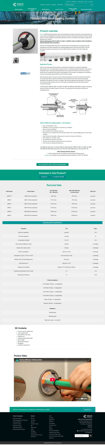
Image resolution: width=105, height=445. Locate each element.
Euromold (33, 420)
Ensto (32, 429)
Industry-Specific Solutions (86, 9)
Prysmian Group (34, 423)
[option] (25, 41)
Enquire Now (87, 409)
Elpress (32, 422)
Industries (53, 4)
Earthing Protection (17, 425)
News (86, 1)
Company (42, 4)
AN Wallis (33, 431)
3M (31, 425)
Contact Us (44, 176)
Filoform (48, 21)
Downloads (60, 4)
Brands (48, 4)
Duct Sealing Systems (24, 12)
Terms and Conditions (54, 430)
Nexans (32, 418)
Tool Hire (68, 1)
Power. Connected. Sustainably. (56, 436)
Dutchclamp (33, 433)
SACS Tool (33, 436)
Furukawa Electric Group (36, 434)
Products (17, 12)
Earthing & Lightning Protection (73, 9)
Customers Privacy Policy (55, 434)
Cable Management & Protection (32, 9)
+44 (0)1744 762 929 (58, 176)
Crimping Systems (46, 9)
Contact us (90, 1)
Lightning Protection (17, 427)
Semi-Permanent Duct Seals (36, 12)
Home (13, 12)
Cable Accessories (18, 9)
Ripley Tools (33, 427)
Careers (51, 428)
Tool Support (73, 1)
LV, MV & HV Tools (59, 9)
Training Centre (81, 1)
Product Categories (18, 416)
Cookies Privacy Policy (54, 432)
